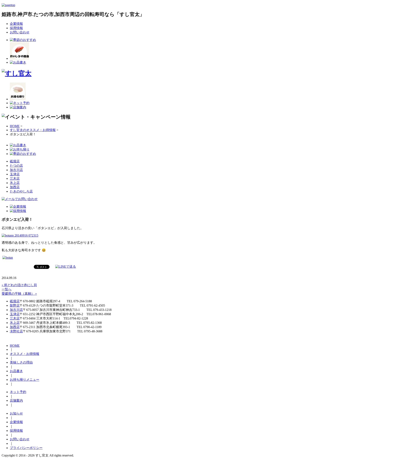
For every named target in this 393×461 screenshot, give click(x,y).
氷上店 (15, 183)
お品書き (16, 371)
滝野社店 (16, 331)
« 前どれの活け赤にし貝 (19, 285)
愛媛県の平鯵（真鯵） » (19, 293)
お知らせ (16, 413)
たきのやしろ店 (21, 191)
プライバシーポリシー (26, 448)
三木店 (15, 178)
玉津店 (15, 174)
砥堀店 (15, 161)
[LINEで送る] (65, 266)
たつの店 (16, 165)
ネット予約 (18, 392)
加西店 (15, 187)
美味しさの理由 (21, 362)
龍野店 (15, 305)
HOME (15, 126)
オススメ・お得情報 (24, 354)
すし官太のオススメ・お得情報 (33, 130)
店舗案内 (16, 400)
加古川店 (16, 170)
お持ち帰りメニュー (24, 379)
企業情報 (16, 23)
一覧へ (6, 289)
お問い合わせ (19, 32)
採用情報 (16, 28)
